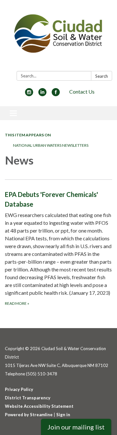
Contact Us (82, 91)
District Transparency (27, 397)
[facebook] (56, 94)
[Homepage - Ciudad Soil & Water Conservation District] (58, 36)
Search (101, 76)
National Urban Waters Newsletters (50, 145)
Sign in (63, 414)
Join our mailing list (76, 427)
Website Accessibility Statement (39, 406)
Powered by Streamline (29, 414)
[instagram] (29, 94)
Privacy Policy (19, 389)
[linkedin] (42, 94)
